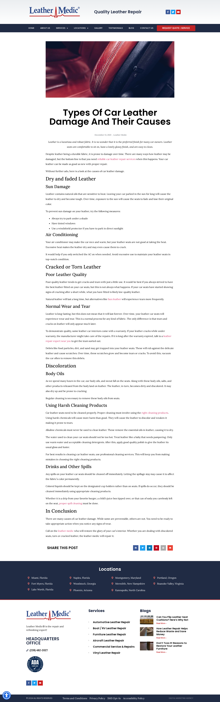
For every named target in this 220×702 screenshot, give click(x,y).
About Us (45, 28)
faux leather (114, 299)
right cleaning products (155, 412)
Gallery (98, 28)
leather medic (66, 530)
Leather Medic (120, 135)
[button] (135, 548)
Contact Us (146, 28)
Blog (131, 28)
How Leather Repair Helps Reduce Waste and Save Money (172, 631)
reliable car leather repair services (116, 159)
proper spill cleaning (70, 503)
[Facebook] (168, 12)
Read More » (161, 623)
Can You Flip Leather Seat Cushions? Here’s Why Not (172, 618)
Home (31, 28)
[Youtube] (178, 12)
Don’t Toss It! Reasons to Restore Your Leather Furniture (171, 645)
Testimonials (116, 28)
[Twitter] (173, 12)
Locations (80, 28)
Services (60, 28)
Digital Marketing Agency (181, 698)
